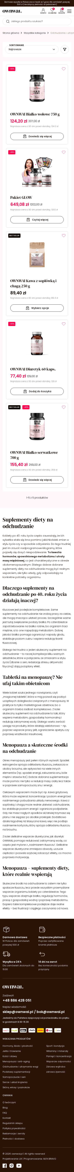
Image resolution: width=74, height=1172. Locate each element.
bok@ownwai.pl (51, 1011)
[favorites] (64, 69)
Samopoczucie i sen (14, 1077)
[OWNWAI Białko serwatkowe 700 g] (37, 445)
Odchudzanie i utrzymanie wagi (20, 1066)
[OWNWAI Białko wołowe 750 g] (37, 104)
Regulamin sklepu (13, 1123)
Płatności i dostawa (13, 1138)
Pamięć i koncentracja (58, 1056)
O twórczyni (9, 1102)
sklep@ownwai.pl (18, 1011)
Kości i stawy (10, 1056)
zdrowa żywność (55, 1071)
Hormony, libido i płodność (18, 1046)
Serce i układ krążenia (15, 1082)
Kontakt (7, 1118)
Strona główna (11, 33)
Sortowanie (16, 45)
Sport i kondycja (55, 1046)
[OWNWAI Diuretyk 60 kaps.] (37, 359)
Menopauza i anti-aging (16, 1061)
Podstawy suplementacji (16, 1071)
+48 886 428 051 (17, 1000)
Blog (5, 1107)
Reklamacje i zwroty (14, 1133)
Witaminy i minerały (57, 1051)
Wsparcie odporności (58, 1061)
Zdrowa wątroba (55, 1066)
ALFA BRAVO (49, 1158)
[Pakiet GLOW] (37, 187)
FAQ (5, 1112)
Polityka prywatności (14, 1128)
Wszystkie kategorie (35, 33)
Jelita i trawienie (12, 1051)
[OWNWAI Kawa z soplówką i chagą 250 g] (37, 273)
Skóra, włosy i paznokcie (16, 1087)
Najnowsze (15, 49)
